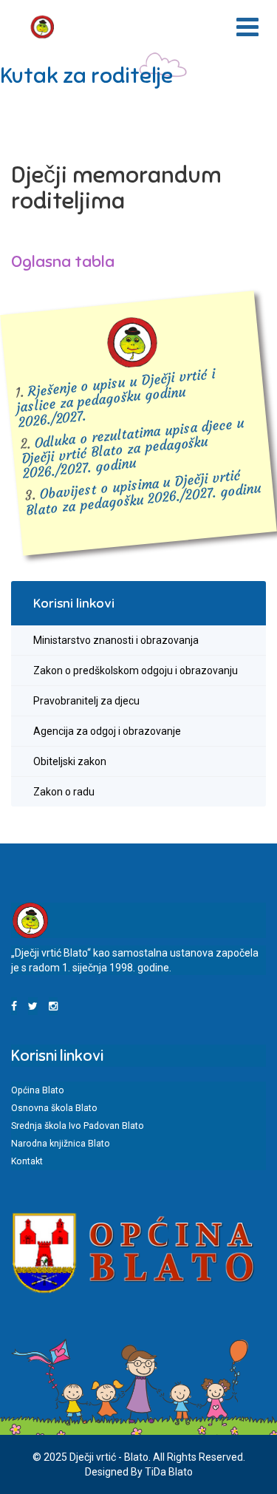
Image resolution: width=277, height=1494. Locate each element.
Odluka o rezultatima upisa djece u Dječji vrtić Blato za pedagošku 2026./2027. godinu (133, 448)
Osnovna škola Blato (54, 1108)
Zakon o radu (64, 792)
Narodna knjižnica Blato (60, 1143)
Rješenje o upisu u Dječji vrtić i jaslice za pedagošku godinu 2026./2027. (116, 398)
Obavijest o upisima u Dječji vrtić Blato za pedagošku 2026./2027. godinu (144, 492)
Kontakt (27, 1161)
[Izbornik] (247, 27)
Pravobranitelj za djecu (86, 701)
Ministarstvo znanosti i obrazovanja (116, 640)
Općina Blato (37, 1090)
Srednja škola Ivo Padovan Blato (77, 1126)
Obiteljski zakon (69, 761)
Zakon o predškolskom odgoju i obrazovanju (135, 670)
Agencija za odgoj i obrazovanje (107, 731)
